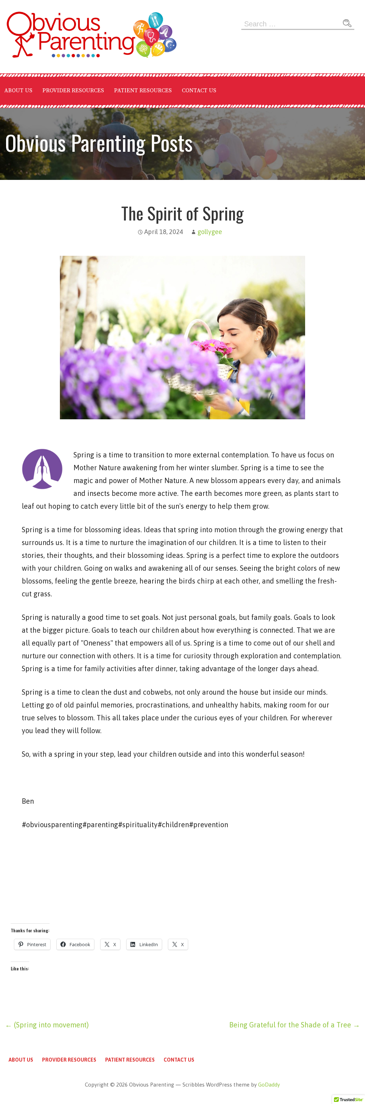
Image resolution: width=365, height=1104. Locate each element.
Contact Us (199, 90)
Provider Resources (73, 90)
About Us (18, 90)
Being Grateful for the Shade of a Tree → (294, 1025)
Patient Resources (143, 90)
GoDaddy (269, 1085)
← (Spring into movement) (47, 1025)
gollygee (209, 231)
